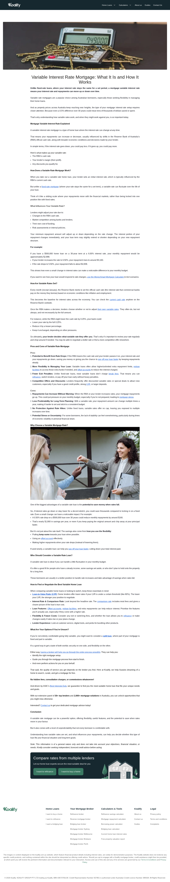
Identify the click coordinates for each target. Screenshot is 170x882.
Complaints (154, 824)
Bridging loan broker (78, 824)
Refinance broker (77, 814)
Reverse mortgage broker (80, 819)
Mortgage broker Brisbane (80, 839)
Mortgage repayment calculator (113, 819)
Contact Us (157, 5)
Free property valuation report (113, 839)
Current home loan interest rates (114, 834)
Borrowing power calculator (112, 824)
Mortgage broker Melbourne (81, 834)
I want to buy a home (54, 814)
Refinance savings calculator (112, 814)
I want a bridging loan (54, 824)
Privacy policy (155, 814)
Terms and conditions (158, 819)
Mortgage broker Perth (79, 844)
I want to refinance (53, 819)
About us (138, 5)
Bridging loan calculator (110, 829)
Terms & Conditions (148, 860)
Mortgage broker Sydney (80, 829)
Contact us (138, 819)
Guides (147, 5)
